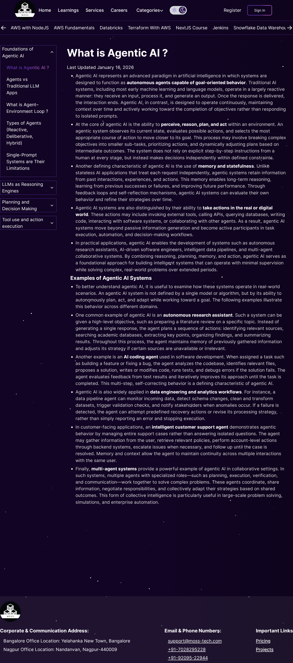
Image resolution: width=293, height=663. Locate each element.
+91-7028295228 (187, 649)
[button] (174, 9)
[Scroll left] (3, 27)
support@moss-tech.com (195, 641)
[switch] (178, 10)
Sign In (259, 10)
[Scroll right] (289, 27)
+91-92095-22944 (188, 657)
